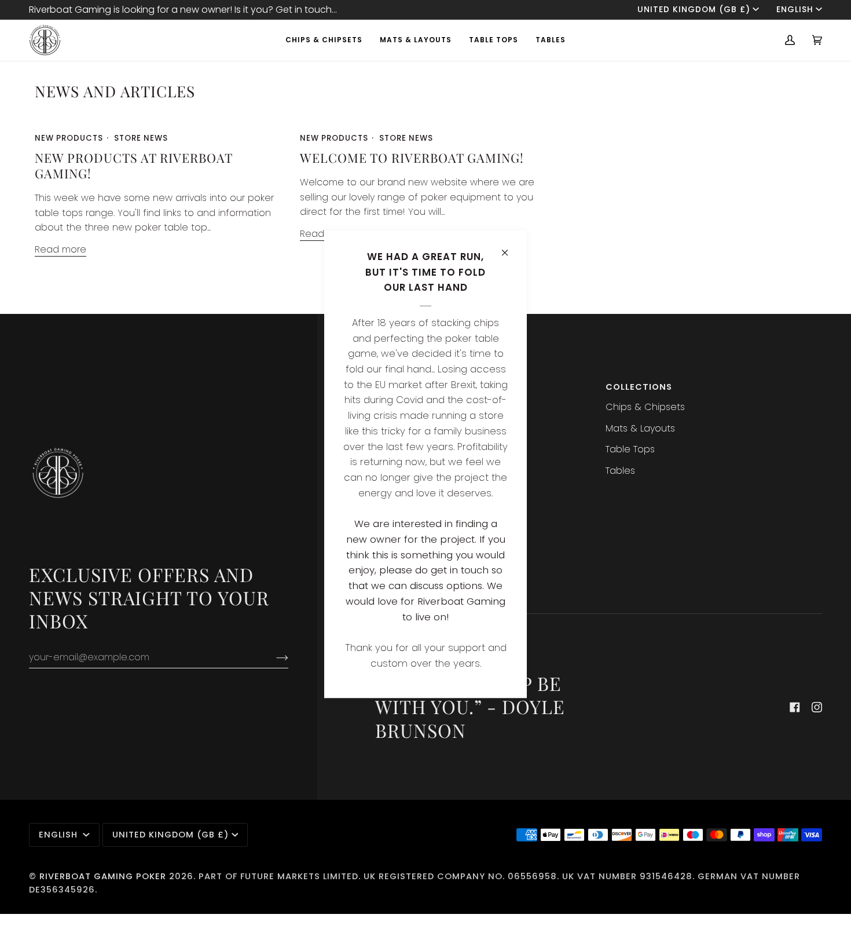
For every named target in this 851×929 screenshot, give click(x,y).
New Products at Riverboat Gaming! (133, 165)
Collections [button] (639, 387)
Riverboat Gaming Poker (102, 876)
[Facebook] (795, 707)
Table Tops (630, 449)
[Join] (273, 657)
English (794, 9)
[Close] (510, 248)
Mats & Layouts (640, 428)
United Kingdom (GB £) (693, 9)
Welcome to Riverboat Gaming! (412, 157)
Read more (60, 249)
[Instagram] (817, 707)
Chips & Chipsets (645, 407)
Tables (620, 470)
